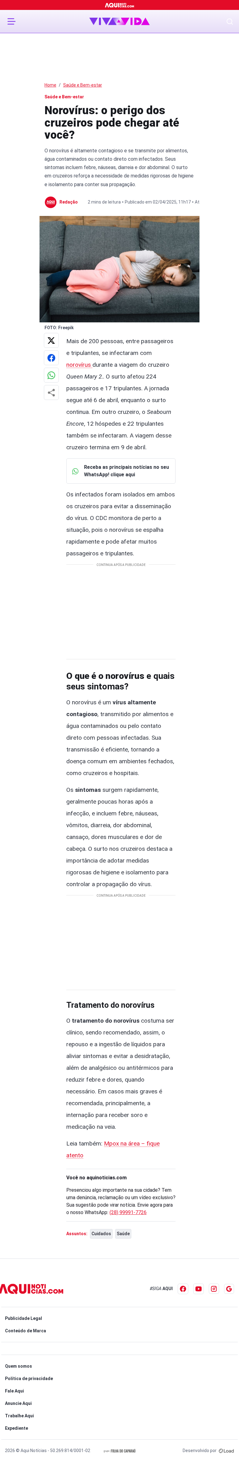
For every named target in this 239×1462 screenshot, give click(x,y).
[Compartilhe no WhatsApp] (51, 375)
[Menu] (11, 21)
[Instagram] (214, 1289)
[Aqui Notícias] (119, 5)
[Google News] (229, 1289)
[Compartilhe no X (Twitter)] (51, 340)
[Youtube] (198, 1289)
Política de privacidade (29, 1378)
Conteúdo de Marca (25, 1330)
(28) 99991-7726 (128, 1212)
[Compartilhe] (51, 392)
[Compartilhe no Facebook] (51, 357)
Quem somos (18, 1366)
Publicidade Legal (23, 1318)
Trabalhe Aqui (19, 1415)
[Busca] (230, 21)
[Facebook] (183, 1289)
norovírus (79, 364)
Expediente (16, 1428)
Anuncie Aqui (18, 1403)
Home (50, 85)
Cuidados (101, 1233)
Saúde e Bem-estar (82, 85)
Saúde (123, 1233)
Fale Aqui (14, 1390)
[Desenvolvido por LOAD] (226, 1450)
